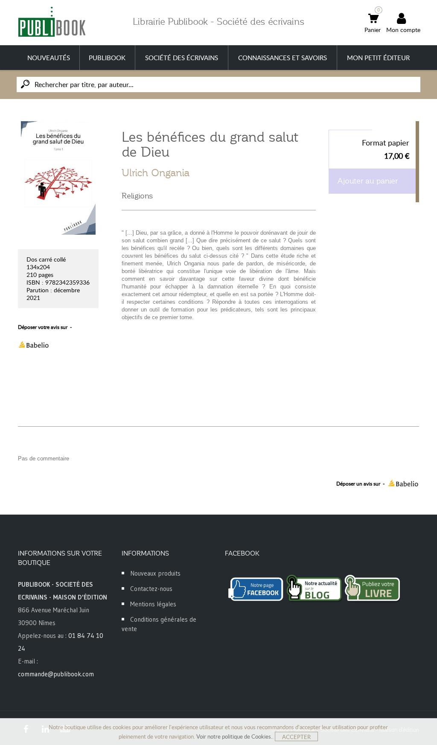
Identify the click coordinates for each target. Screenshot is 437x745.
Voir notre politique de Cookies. (234, 736)
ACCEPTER (296, 737)
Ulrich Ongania (156, 172)
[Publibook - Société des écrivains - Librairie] (51, 21)
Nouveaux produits (155, 573)
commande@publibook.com (56, 674)
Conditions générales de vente (159, 624)
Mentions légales (153, 604)
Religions (137, 196)
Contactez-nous (151, 589)
